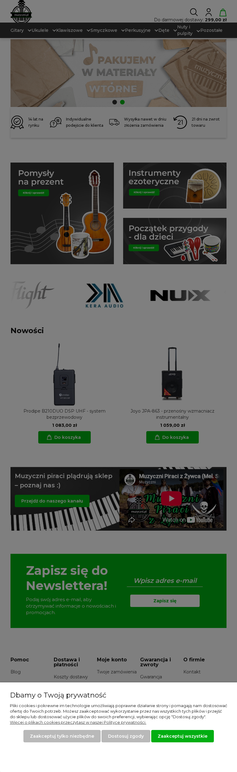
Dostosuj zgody (126, 736)
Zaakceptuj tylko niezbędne (62, 736)
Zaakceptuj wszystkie (182, 736)
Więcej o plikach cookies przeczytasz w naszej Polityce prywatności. (78, 722)
